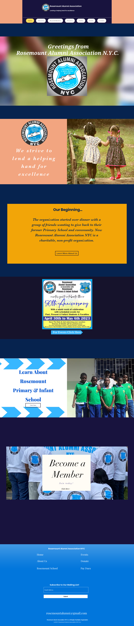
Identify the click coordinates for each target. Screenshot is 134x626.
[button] (67, 304)
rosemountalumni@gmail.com (66, 613)
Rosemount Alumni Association (66, 6)
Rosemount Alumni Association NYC (66, 548)
